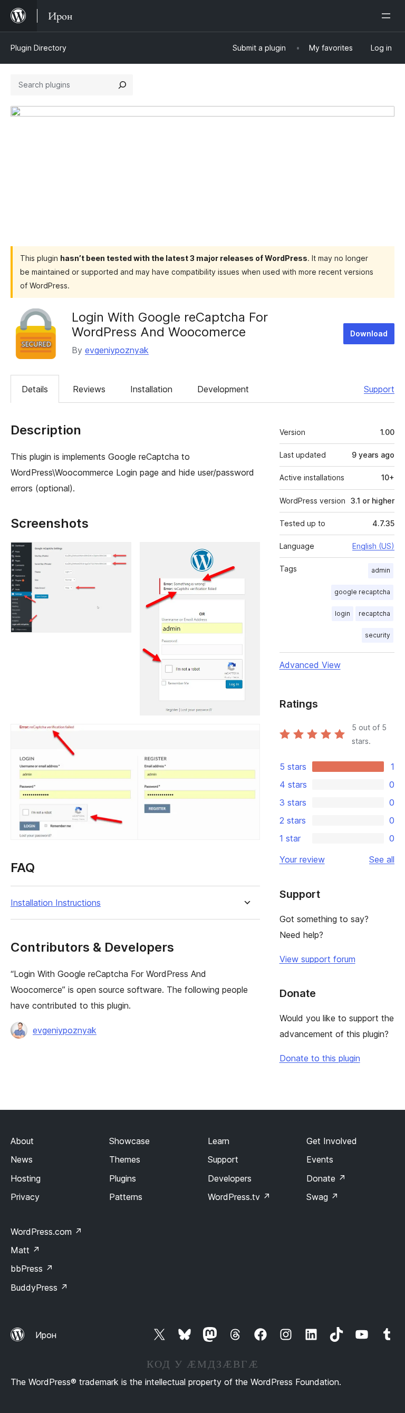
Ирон (45, 1335)
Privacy (25, 1197)
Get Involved (331, 1141)
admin (380, 570)
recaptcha (374, 613)
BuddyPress (39, 1287)
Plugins (122, 1178)
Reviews (89, 389)
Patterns (125, 1197)
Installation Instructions (56, 903)
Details (35, 389)
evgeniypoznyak (117, 350)
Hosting (26, 1178)
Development (223, 389)
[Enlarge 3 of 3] (245, 738)
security (377, 635)
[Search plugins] (122, 84)
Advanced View (310, 665)
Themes (124, 1159)
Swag (322, 1197)
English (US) (373, 545)
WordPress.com (46, 1231)
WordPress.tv (239, 1197)
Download (369, 333)
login (342, 613)
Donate (326, 1178)
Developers (230, 1178)
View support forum (317, 959)
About (22, 1141)
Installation (151, 389)
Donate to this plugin (319, 1058)
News (22, 1159)
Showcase (129, 1141)
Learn (218, 1141)
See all (381, 859)
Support (379, 389)
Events (319, 1159)
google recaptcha (362, 592)
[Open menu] (388, 16)
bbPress (32, 1268)
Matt (25, 1250)
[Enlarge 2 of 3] (245, 556)
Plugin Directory (38, 47)
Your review (302, 859)
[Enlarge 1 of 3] (117, 556)
